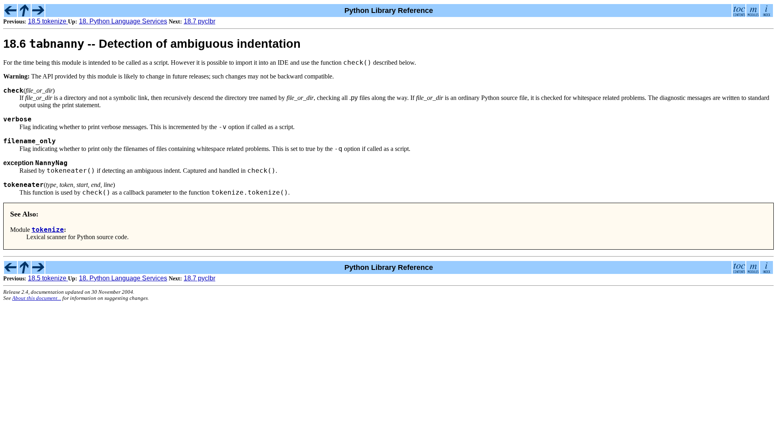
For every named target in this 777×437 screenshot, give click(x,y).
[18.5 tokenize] (10, 15)
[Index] (766, 15)
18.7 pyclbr (199, 21)
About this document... (36, 298)
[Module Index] (752, 15)
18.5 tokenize (48, 21)
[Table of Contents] (738, 15)
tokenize (48, 229)
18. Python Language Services (123, 21)
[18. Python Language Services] (24, 15)
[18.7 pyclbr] (38, 15)
